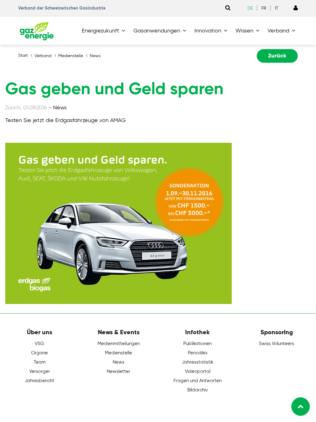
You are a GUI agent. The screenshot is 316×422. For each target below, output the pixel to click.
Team (40, 362)
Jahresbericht (39, 380)
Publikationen (197, 343)
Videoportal (197, 371)
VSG (39, 343)
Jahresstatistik (197, 362)
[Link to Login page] (295, 8)
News (118, 362)
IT (276, 8)
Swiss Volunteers (276, 343)
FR (263, 8)
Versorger (39, 371)
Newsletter (118, 371)
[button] (105, 30)
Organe (39, 353)
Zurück (277, 56)
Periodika (197, 353)
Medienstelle (118, 353)
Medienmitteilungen (119, 343)
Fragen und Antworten (197, 380)
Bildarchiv (197, 390)
